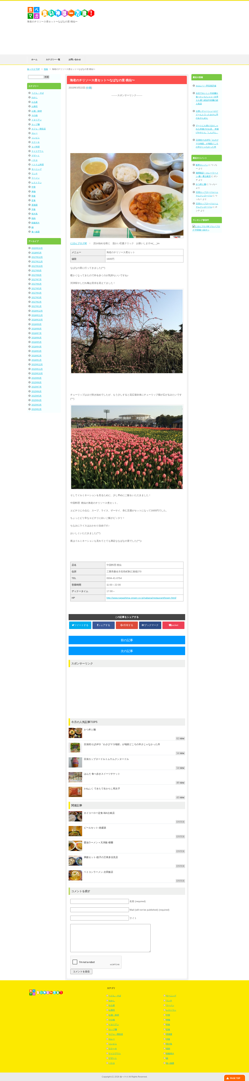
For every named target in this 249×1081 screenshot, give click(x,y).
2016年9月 (37, 324)
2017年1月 (37, 306)
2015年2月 (37, 409)
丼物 (34, 191)
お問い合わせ (75, 59)
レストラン (37, 182)
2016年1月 (37, 360)
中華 (89, 87)
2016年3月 (37, 351)
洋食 (34, 209)
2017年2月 (37, 302)
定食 (34, 200)
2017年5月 (37, 288)
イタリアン (37, 120)
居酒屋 (35, 205)
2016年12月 (37, 311)
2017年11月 (37, 261)
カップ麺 (36, 124)
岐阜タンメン (202, 165)
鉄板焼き (36, 223)
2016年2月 (37, 356)
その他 (35, 115)
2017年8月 (37, 275)
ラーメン (36, 178)
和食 (34, 196)
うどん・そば (38, 93)
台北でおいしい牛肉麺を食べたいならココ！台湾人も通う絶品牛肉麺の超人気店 (207, 98)
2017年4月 (37, 293)
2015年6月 (37, 391)
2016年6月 (37, 338)
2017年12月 (37, 257)
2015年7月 (37, 387)
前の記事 (127, 640)
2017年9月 (37, 270)
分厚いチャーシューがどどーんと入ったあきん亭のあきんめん (207, 114)
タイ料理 (36, 147)
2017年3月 (37, 297)
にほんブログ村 (78, 243)
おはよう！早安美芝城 (206, 86)
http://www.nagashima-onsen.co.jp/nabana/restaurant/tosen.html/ (141, 597)
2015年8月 (37, 382)
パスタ (35, 160)
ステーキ (36, 142)
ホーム (34, 59)
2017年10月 (37, 266)
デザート (36, 155)
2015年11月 (37, 369)
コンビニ (36, 138)
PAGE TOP (235, 1078)
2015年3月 (37, 405)
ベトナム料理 (38, 164)
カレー (35, 133)
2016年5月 (37, 342)
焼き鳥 (35, 214)
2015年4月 (37, 400)
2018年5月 (37, 253)
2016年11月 (37, 315)
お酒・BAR (37, 111)
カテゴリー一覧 (53, 59)
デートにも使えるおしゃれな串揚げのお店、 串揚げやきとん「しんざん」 (207, 129)
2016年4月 (37, 347)
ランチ (35, 173)
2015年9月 (37, 378)
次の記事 (127, 651)
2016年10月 (37, 320)
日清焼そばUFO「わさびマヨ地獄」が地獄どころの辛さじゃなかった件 (207, 143)
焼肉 (34, 218)
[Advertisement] (182, 30)
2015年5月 (37, 396)
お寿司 (35, 106)
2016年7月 (37, 333)
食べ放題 (36, 232)
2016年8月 (37, 329)
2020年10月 (37, 248)
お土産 (35, 102)
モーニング (37, 169)
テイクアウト (38, 151)
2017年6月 (37, 284)
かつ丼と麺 (201, 184)
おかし (35, 97)
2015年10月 (37, 373)
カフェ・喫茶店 (39, 129)
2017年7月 (37, 279)
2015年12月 (37, 364)
